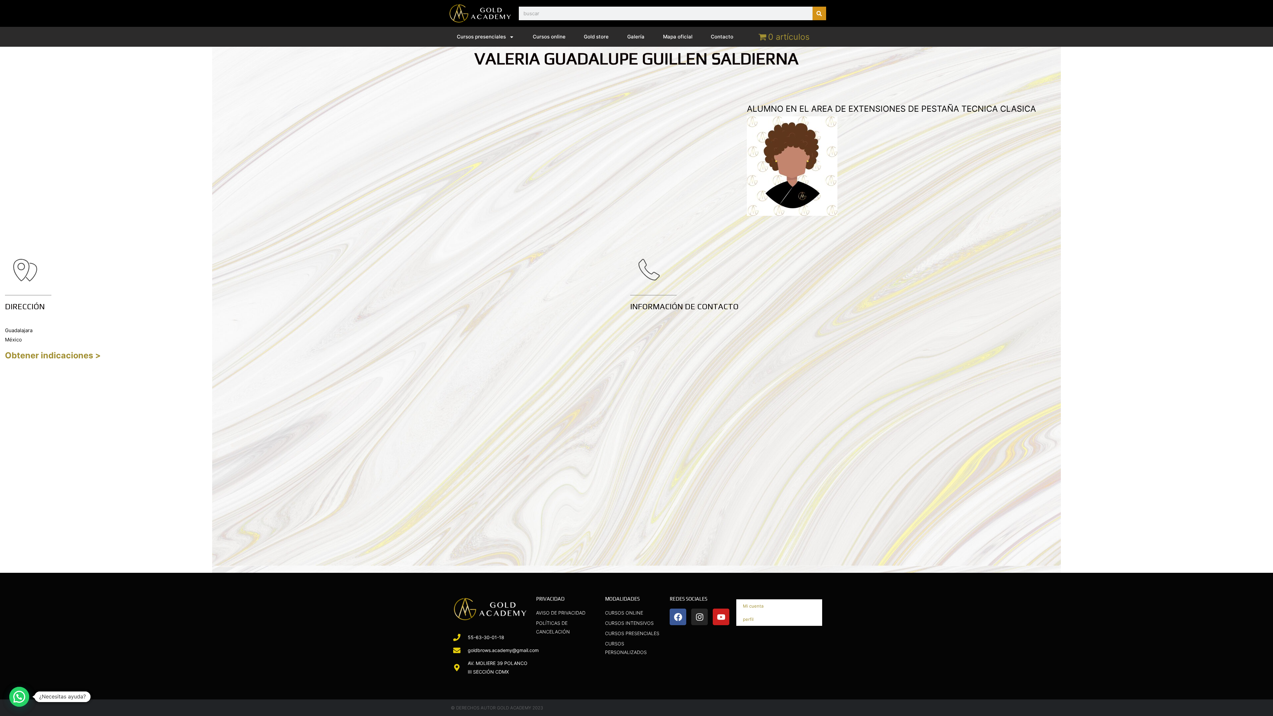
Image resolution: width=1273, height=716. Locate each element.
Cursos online (549, 36)
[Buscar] (819, 13)
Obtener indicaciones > (53, 355)
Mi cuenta (753, 606)
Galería (635, 36)
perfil (748, 619)
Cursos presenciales (481, 36)
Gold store (596, 36)
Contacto (722, 36)
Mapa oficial (678, 36)
